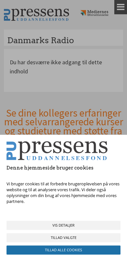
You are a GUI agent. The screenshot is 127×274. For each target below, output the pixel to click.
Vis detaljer (63, 225)
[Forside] (36, 15)
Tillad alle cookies (63, 249)
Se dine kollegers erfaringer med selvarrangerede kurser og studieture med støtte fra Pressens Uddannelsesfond (63, 126)
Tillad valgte (64, 237)
